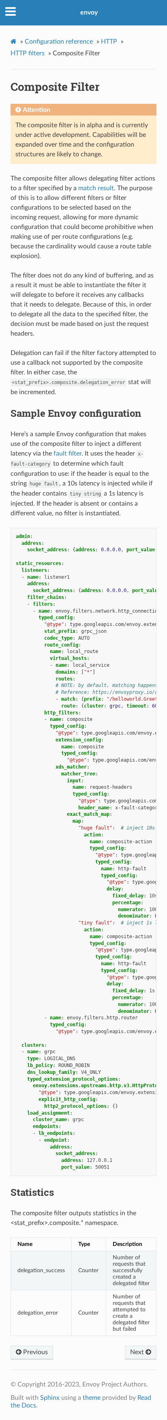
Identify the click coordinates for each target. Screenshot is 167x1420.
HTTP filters (28, 53)
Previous (34, 1352)
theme (92, 1398)
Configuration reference (59, 41)
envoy (89, 12)
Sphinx (50, 1398)
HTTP (109, 41)
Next (138, 1352)
